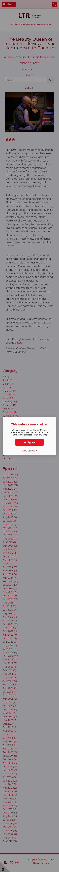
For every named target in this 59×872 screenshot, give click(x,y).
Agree (31, 442)
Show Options (29, 450)
